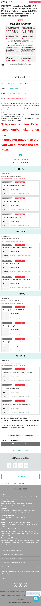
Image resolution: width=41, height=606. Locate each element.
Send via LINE (20, 465)
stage (2, 503)
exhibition (27, 510)
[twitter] (15, 585)
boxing (3, 524)
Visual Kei (14, 499)
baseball (3, 522)
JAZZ (32, 496)
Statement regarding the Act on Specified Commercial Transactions (20, 572)
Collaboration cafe (6, 517)
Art (22, 542)
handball (27, 524)
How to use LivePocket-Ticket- (12, 554)
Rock (13, 496)
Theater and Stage (7, 501)
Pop (18, 496)
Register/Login (35, 2)
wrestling (29, 522)
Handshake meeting (16, 510)
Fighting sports (11, 524)
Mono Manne (12, 506)
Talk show (10, 513)
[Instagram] (25, 585)
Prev (2, 43)
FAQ (3, 578)
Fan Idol (4, 508)
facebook (15, 465)
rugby (16, 522)
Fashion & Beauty (32, 533)
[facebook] (20, 585)
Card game (32, 531)
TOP (2, 483)
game (2, 533)
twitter (9, 465)
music (3, 494)
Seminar (7, 542)
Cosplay (3, 535)
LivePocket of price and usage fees (14, 563)
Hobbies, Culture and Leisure (11, 529)
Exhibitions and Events (9, 538)
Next (38, 43)
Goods (21, 513)
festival (20, 540)
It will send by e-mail (26, 465)
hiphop (27, 496)
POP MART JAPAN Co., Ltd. (17, 93)
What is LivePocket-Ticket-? (11, 550)
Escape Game (16, 533)
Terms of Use (6, 567)
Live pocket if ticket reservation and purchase (6, 2)
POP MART (10, 88)
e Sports (20, 524)
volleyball (22, 522)
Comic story (16, 503)
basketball (34, 524)
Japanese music (6, 496)
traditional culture (26, 503)
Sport (3, 520)
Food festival (16, 542)
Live (16, 513)
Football (10, 522)
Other (26, 450)
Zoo (19, 531)
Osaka (16, 88)
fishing (8, 533)
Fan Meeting (5, 510)
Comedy (3, 506)
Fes (22, 496)
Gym (14, 531)
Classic (7, 499)
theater (8, 503)
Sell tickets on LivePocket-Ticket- (12, 558)
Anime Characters (17, 450)
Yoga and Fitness (6, 531)
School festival (29, 542)
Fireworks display (29, 540)
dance (19, 506)
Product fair (4, 540)
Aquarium (24, 531)
